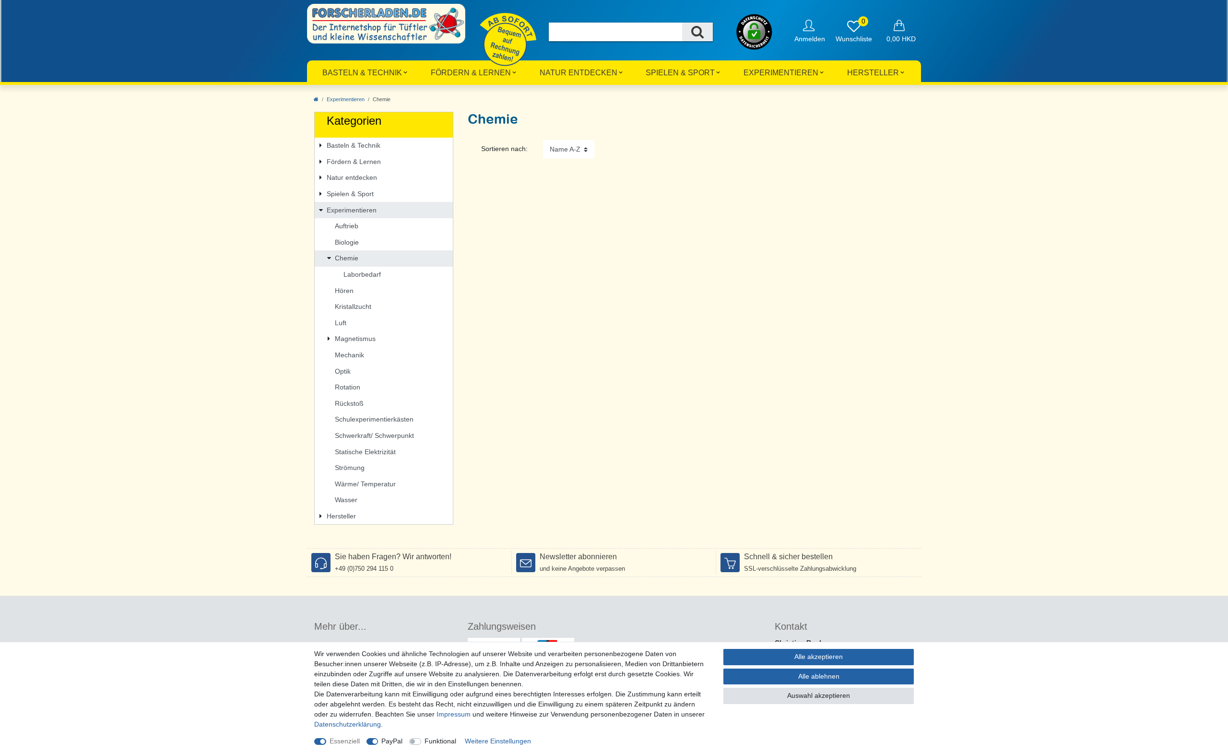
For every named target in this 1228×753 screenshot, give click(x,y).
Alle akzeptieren (818, 656)
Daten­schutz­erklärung (347, 724)
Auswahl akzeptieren (818, 695)
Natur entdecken (578, 73)
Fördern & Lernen (471, 73)
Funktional (440, 741)
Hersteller (873, 73)
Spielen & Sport (680, 73)
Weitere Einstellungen (498, 741)
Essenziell (345, 741)
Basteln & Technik (362, 73)
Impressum (454, 714)
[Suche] (697, 32)
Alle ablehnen (818, 676)
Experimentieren (781, 73)
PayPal (391, 741)
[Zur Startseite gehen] (316, 99)
